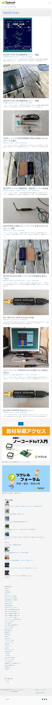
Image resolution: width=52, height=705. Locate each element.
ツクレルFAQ (43, 689)
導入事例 (6, 667)
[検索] (20, 423)
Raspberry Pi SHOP (40, 692)
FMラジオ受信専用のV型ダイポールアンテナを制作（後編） (17, 552)
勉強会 (6, 644)
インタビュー (7, 646)
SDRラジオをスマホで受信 (15, 190)
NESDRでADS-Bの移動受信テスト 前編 (21, 101)
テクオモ (6, 655)
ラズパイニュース (8, 659)
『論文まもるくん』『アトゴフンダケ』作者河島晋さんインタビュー (18, 575)
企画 (6, 648)
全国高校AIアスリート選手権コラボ (12, 663)
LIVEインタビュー (8, 649)
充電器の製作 (7, 630)
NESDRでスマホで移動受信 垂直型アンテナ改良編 (25, 188)
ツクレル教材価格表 (14, 691)
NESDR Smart (11, 56)
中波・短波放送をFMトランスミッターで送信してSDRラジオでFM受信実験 (20, 529)
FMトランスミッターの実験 (10, 597)
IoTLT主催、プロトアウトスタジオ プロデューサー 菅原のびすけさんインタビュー (21, 568)
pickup (6, 588)
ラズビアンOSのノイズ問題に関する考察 (13, 544)
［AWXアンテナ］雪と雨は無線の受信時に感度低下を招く (16, 521)
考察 (6, 636)
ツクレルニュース (8, 640)
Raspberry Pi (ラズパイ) (9, 607)
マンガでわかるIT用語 (9, 657)
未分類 (6, 669)
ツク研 (6, 653)
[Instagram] (46, 699)
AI (5, 594)
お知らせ (6, 638)
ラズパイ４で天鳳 (8, 626)
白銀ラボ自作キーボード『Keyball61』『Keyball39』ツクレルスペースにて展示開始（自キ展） (24, 506)
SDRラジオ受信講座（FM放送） (11, 615)
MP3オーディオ (8, 601)
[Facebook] (42, 699)
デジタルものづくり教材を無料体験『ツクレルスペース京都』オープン (19, 560)
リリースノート (8, 642)
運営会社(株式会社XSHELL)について (8, 689)
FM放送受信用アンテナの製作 (11, 599)
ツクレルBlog (35, 689)
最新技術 (6, 632)
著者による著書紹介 (9, 665)
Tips (16, 56)
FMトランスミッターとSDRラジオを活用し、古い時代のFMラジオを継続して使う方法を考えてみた (25, 537)
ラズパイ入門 (7, 661)
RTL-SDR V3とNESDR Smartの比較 (18, 317)
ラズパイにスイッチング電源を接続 (12, 619)
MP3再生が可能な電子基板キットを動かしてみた (14, 513)
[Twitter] (44, 699)
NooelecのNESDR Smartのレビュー (19, 410)
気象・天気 (7, 634)
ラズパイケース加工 (9, 621)
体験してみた (7, 628)
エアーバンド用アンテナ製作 (10, 617)
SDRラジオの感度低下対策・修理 (11, 609)
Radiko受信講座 (8, 605)
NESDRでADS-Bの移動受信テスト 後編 (21, 55)
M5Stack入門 (7, 651)
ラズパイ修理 (7, 623)
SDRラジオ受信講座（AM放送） (11, 613)
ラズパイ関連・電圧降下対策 (15, 374)
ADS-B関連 (5, 56)
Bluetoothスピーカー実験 (10, 596)
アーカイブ (7, 680)
